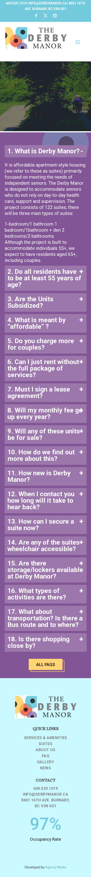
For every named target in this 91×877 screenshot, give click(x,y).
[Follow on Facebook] (36, 15)
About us (45, 750)
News (45, 768)
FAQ (45, 756)
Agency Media (55, 867)
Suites (45, 744)
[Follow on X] (45, 15)
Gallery (45, 762)
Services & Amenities (45, 738)
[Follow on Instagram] (55, 15)
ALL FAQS (45, 664)
